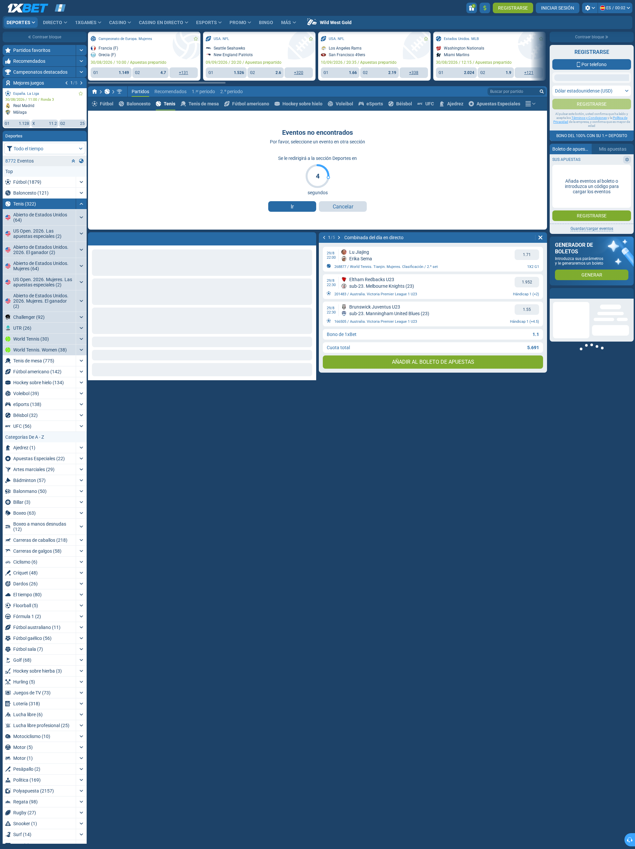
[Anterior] (66, 83)
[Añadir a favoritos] (80, 93)
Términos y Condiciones (589, 144)
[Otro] (530, 104)
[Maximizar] (81, 50)
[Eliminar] (540, 237)
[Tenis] (107, 91)
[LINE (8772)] (95, 91)
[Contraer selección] (73, 161)
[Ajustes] (590, 8)
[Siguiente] (81, 83)
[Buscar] (542, 91)
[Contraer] (81, 204)
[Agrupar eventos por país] (81, 161)
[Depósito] (485, 8)
